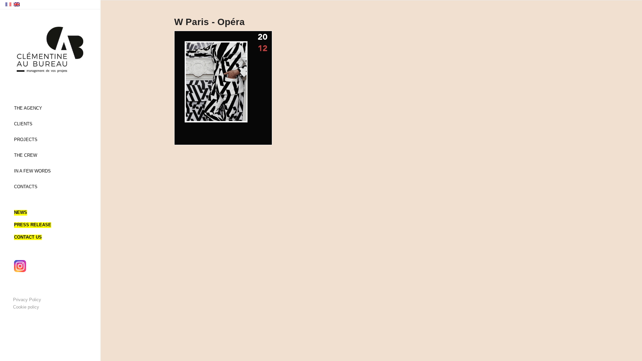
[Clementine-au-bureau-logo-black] (50, 50)
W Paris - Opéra (209, 22)
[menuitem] (50, 108)
